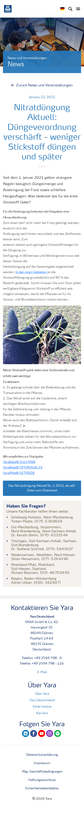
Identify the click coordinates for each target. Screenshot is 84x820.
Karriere (42, 713)
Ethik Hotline (42, 706)
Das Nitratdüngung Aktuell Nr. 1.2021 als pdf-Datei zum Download (42, 488)
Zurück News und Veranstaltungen (44, 85)
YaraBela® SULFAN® (19, 462)
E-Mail (42, 672)
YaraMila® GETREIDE (19, 473)
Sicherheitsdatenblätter (42, 788)
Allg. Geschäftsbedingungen (42, 771)
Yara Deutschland (42, 700)
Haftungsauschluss (42, 780)
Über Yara (42, 694)
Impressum (42, 763)
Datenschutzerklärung (42, 755)
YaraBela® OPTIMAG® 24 (22, 467)
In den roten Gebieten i (31, 272)
